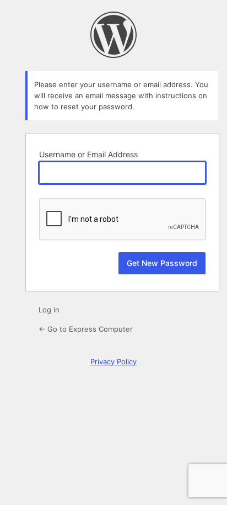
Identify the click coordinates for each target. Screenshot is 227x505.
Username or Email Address (88, 154)
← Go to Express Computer (86, 329)
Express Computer (113, 35)
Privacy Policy (113, 361)
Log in (49, 309)
